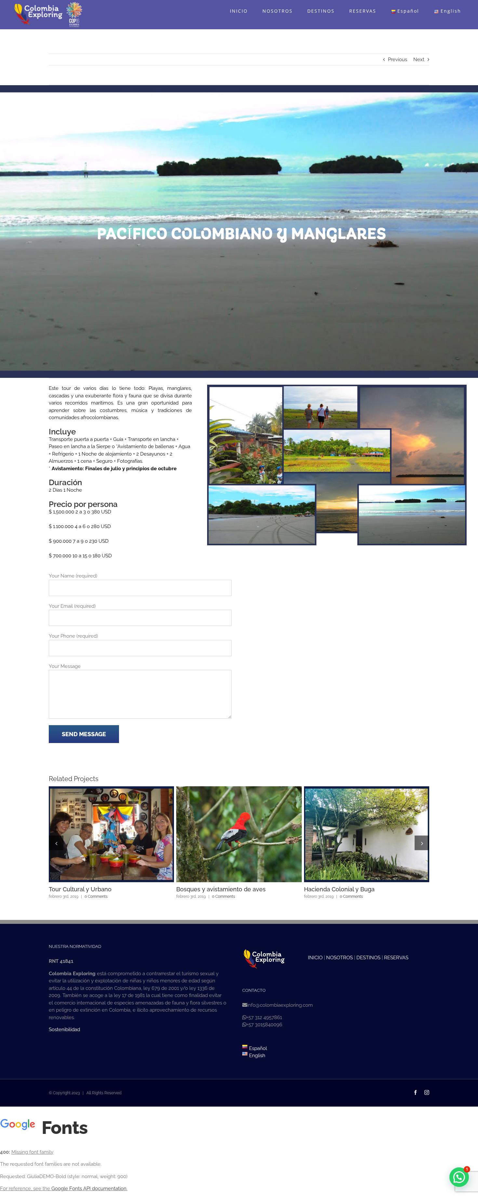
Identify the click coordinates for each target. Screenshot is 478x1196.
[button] (56, 843)
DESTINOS (368, 958)
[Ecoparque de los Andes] (366, 834)
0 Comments (92, 896)
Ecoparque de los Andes (355, 834)
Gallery (123, 834)
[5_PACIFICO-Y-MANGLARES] (337, 475)
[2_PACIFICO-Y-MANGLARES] (337, 388)
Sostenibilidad (64, 1029)
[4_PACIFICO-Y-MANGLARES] (337, 432)
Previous (397, 59)
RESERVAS (396, 958)
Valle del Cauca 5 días (227, 834)
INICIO (315, 958)
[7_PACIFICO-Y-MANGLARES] (412, 487)
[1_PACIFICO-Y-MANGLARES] (262, 388)
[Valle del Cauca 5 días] (238, 834)
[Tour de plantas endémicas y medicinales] (111, 834)
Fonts (62, 1127)
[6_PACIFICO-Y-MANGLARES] (262, 487)
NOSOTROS (339, 958)
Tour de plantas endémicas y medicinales (99, 834)
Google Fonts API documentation (88, 1188)
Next (418, 59)
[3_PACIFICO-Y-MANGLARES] (412, 388)
